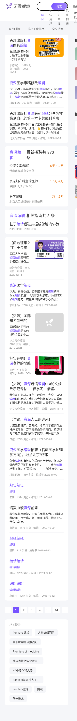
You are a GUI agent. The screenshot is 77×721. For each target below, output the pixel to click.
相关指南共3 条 (32, 215)
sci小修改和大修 (23, 670)
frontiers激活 (20, 689)
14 (56, 610)
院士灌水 (18, 699)
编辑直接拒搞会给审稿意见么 (26, 661)
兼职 (40, 689)
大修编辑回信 (46, 632)
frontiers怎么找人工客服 (26, 680)
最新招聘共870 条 (31, 154)
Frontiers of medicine (26, 651)
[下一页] (65, 610)
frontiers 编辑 (21, 632)
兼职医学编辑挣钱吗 (25, 642)
